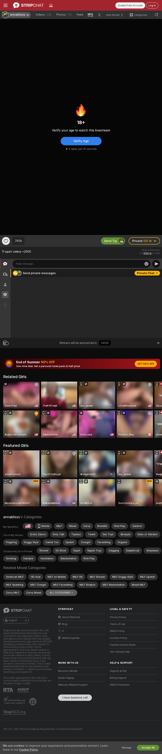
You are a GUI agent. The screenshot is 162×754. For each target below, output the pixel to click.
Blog (64, 624)
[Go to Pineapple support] (33, 701)
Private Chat (145, 273)
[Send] (156, 264)
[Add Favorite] (6, 241)
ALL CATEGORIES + (61, 592)
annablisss (11, 517)
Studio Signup (66, 678)
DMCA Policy (117, 631)
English (13, 620)
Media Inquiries (71, 638)
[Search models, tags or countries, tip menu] (156, 15)
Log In (152, 5)
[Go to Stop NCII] (15, 712)
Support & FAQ (118, 671)
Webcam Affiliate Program (73, 684)
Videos (43, 14)
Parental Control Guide (123, 645)
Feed (79, 14)
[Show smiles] (146, 263)
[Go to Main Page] (28, 5)
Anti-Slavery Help (120, 651)
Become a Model (67, 671)
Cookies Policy (118, 638)
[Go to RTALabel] (8, 690)
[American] (28, 526)
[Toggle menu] (5, 5)
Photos (64, 14)
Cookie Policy (28, 749)
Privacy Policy (118, 617)
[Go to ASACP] (23, 690)
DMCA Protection (120, 684)
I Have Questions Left (75, 697)
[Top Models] (51, 5)
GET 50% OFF (146, 363)
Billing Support (118, 678)
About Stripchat (71, 617)
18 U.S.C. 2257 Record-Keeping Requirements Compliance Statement (42, 729)
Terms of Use (117, 624)
